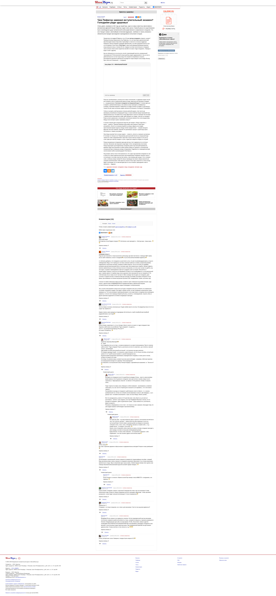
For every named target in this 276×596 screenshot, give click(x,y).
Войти (163, 2)
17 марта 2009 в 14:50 (116, 339)
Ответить (104, 248)
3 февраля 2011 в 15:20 (116, 236)
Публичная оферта (181, 564)
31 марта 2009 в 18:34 (115, 251)
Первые (109, 223)
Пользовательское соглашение (13, 581)
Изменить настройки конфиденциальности (16, 592)
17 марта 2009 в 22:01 (120, 374)
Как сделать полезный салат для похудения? (116, 194)
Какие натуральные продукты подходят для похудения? (146, 203)
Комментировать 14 (110, 175)
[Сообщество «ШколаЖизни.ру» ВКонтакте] (157, 7)
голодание (121, 167)
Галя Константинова (106, 304)
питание (137, 167)
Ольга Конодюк (105, 535)
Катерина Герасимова (107, 487)
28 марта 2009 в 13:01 (116, 304)
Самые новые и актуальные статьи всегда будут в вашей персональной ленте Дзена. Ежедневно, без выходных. (168, 43)
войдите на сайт (132, 226)
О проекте (179, 558)
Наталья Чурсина (106, 251)
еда (141, 167)
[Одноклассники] (138, 17)
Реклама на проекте (224, 558)
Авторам (179, 562)
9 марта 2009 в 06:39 (117, 487)
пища (125, 167)
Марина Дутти (107, 338)
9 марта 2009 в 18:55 (116, 474)
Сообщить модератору (126, 236)
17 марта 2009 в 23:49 (124, 416)
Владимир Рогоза (106, 502)
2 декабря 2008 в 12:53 (115, 502)
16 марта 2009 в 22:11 (116, 322)
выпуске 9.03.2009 (113, 181)
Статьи (119, 7)
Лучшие (113, 223)
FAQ (178, 560)
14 (125, 17)
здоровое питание (112, 167)
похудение (131, 167)
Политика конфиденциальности (13, 579)
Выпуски (105, 7)
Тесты (125, 7)
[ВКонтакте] (136, 17)
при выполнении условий (29, 586)
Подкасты (142, 7)
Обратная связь (223, 560)
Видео (148, 7)
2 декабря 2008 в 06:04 (114, 535)
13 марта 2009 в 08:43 (114, 442)
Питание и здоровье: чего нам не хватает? (146, 194)
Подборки (112, 7)
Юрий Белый (102, 456)
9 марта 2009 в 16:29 (112, 456)
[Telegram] (140, 17)
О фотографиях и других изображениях (15, 583)
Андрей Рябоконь (106, 236)
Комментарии (133, 7)
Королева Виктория (106, 322)
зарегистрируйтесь (120, 226)
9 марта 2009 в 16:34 (114, 515)
